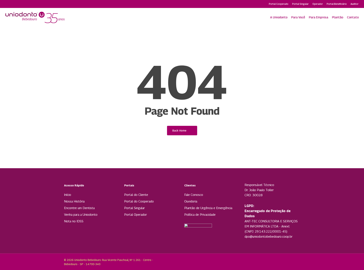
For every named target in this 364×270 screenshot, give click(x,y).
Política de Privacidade (200, 214)
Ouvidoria (190, 201)
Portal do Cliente (136, 195)
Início (67, 195)
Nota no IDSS (73, 221)
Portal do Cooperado (139, 201)
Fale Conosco (193, 195)
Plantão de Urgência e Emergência (208, 208)
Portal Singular (134, 208)
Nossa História (74, 201)
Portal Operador (135, 214)
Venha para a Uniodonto (80, 214)
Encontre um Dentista (79, 208)
